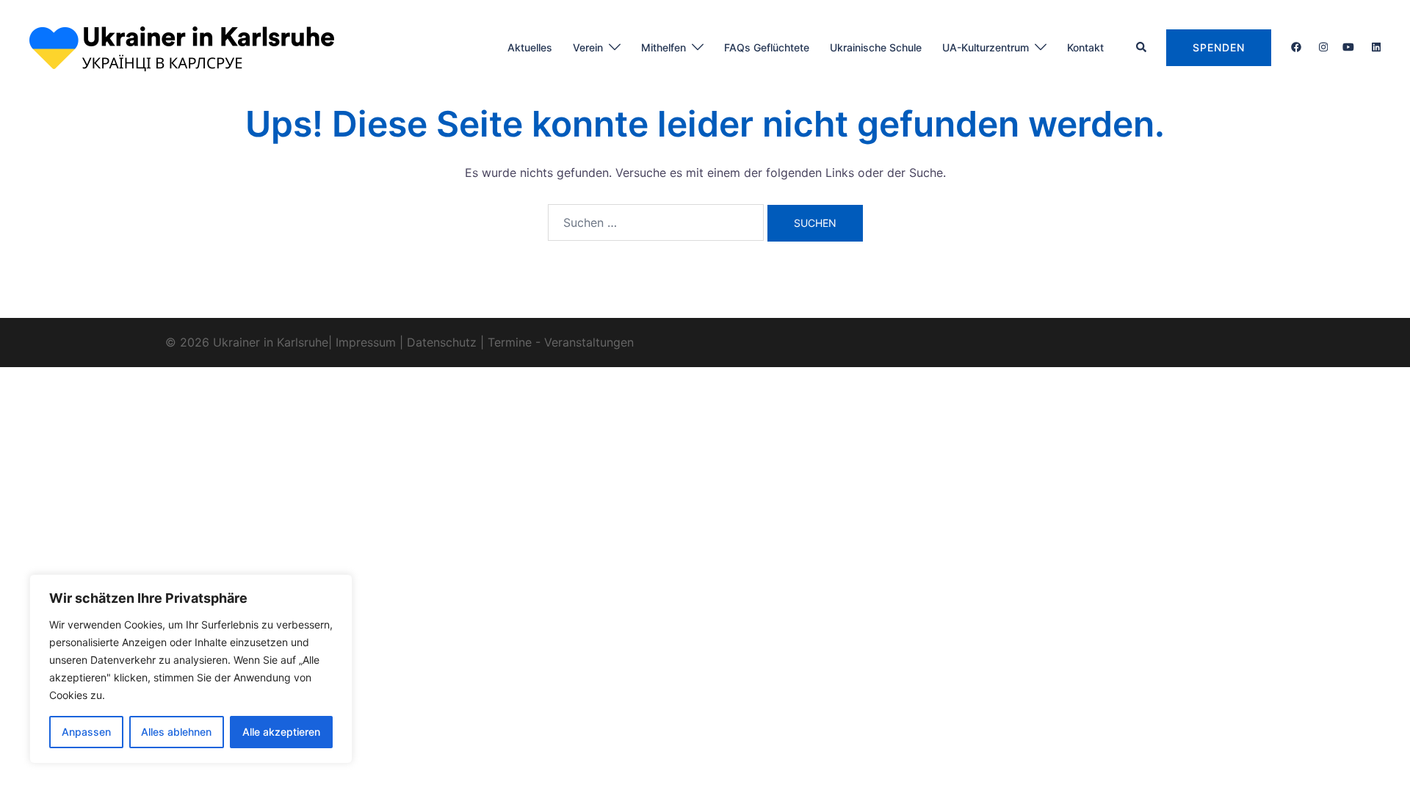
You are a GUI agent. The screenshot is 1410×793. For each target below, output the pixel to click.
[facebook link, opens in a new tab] (1295, 46)
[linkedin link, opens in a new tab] (1375, 46)
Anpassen (86, 731)
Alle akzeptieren (281, 731)
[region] (190, 669)
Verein (588, 47)
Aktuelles (529, 47)
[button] (1142, 48)
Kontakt (1085, 47)
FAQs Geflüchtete (766, 47)
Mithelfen (663, 47)
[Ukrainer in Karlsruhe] (181, 46)
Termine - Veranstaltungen (561, 342)
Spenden (1219, 47)
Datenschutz (442, 342)
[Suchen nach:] (656, 222)
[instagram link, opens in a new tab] (1322, 46)
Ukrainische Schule (876, 47)
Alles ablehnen (176, 731)
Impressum (366, 342)
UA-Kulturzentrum (985, 47)
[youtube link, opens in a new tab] (1348, 46)
